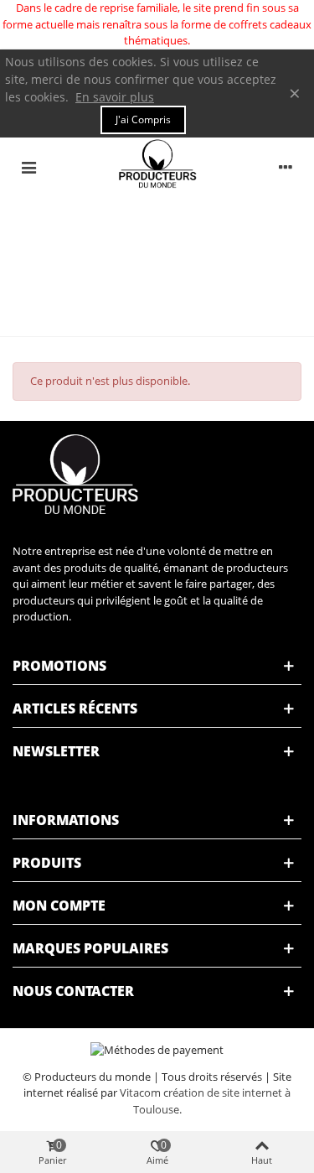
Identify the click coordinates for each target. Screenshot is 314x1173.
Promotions (59, 666)
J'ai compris (143, 119)
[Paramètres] (285, 166)
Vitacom (140, 1092)
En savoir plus (114, 97)
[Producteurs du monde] (157, 167)
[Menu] (28, 166)
